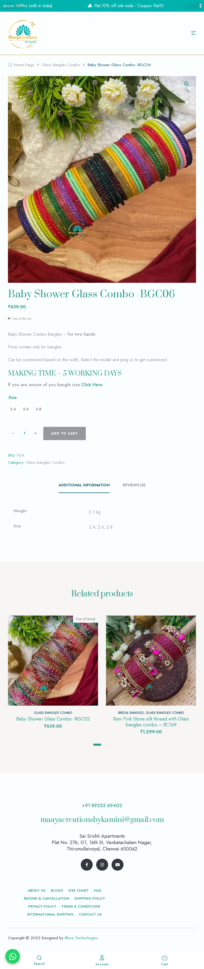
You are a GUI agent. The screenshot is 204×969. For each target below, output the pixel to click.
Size (12, 398)
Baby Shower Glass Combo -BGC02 (53, 718)
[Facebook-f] (87, 865)
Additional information (84, 485)
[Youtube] (118, 865)
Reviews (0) (134, 485)
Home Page (24, 65)
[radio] (13, 409)
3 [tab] (110, 745)
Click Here (92, 385)
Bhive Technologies (81, 938)
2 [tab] (105, 745)
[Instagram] (102, 865)
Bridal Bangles (131, 712)
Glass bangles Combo (61, 65)
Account (101, 964)
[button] (187, 87)
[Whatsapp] (12, 956)
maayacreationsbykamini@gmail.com (102, 819)
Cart (164, 964)
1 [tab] (97, 745)
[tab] (87, 485)
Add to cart (64, 433)
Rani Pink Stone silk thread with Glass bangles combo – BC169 (151, 721)
